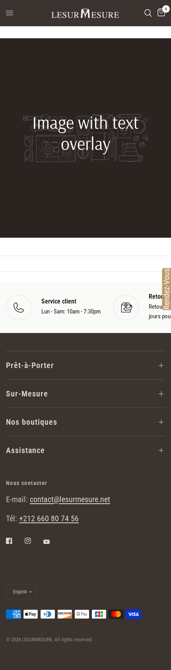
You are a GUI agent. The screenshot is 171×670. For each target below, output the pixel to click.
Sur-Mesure (27, 393)
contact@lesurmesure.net (70, 499)
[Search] (148, 13)
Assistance (25, 450)
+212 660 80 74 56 (49, 518)
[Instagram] (33, 541)
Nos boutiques (31, 422)
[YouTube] (52, 541)
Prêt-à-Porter (30, 365)
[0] (160, 13)
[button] (85, 212)
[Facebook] (14, 541)
